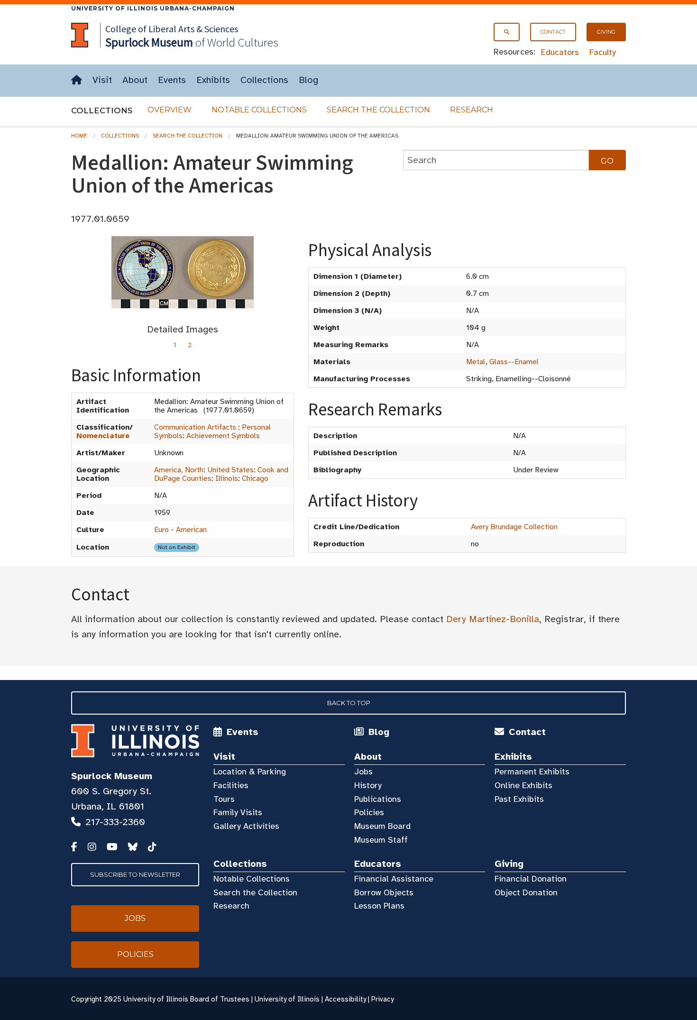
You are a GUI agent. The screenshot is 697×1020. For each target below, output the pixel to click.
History (368, 785)
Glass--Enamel (514, 362)
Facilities (230, 785)
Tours (224, 799)
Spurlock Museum (111, 776)
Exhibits (213, 80)
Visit (102, 80)
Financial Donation (531, 878)
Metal (476, 362)
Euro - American (180, 529)
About (134, 80)
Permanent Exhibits (532, 771)
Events (172, 80)
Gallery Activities (246, 826)
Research (471, 109)
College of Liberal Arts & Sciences (171, 29)
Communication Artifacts (195, 427)
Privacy (382, 999)
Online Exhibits (523, 785)
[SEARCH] (507, 32)
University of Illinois (287, 999)
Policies (369, 812)
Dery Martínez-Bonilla (492, 619)
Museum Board (382, 826)
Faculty (602, 52)
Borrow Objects (383, 892)
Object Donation (526, 892)
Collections (264, 80)
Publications (377, 799)
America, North (178, 470)
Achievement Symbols (223, 436)
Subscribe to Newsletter (135, 874)
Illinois (226, 478)
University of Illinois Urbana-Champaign (153, 8)
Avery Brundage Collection (514, 527)
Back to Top (348, 703)
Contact (553, 31)
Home (79, 135)
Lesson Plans (379, 906)
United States (230, 470)
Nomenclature (103, 436)
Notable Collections (259, 109)
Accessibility (345, 999)
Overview (169, 109)
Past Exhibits (519, 799)
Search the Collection (378, 109)
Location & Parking (249, 771)
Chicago (255, 478)
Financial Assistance (393, 878)
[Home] (76, 80)
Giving (606, 31)
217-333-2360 (115, 822)
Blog (308, 80)
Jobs (363, 771)
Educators (560, 52)
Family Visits (237, 812)
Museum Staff (381, 840)
